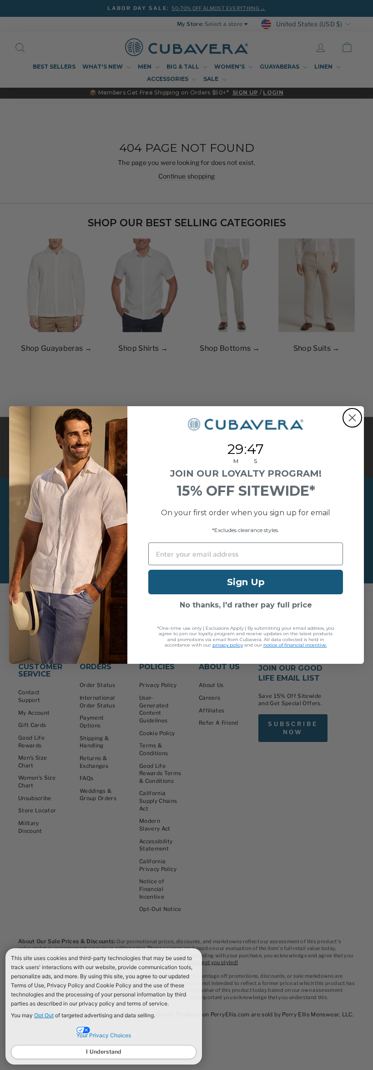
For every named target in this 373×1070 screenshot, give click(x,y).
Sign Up (246, 582)
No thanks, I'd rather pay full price (246, 605)
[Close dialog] (352, 418)
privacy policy (227, 645)
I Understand (103, 1051)
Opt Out (44, 1015)
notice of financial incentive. (295, 645)
